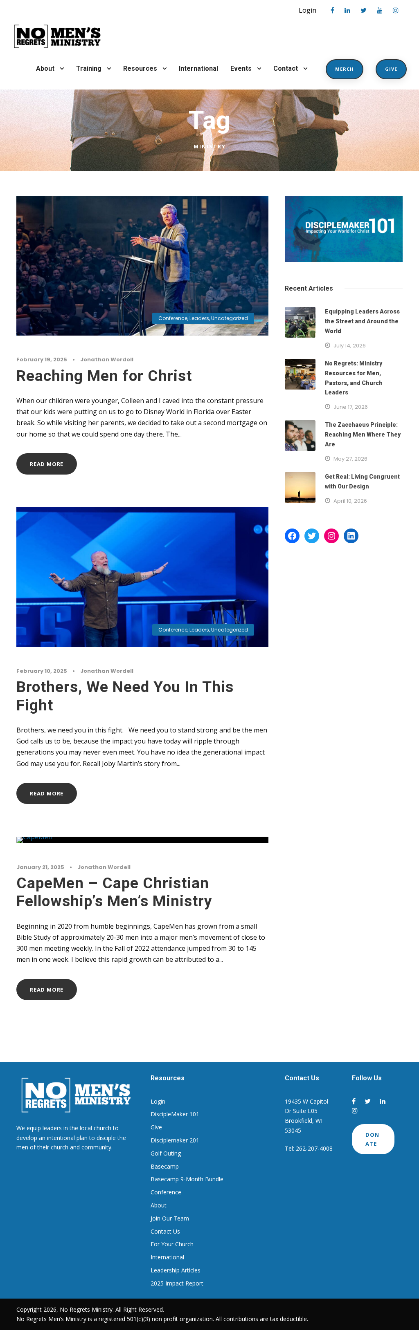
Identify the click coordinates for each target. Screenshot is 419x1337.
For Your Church (172, 1244)
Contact (285, 68)
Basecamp (165, 1166)
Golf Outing (166, 1153)
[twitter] (363, 10)
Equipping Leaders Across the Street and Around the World (362, 321)
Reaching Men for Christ (104, 376)
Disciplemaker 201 (175, 1140)
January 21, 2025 (40, 867)
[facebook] (332, 10)
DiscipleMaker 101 (175, 1114)
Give (391, 69)
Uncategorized (229, 318)
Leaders (199, 318)
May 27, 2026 (350, 459)
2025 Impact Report (177, 1283)
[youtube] (380, 10)
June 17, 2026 (350, 407)
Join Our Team (170, 1218)
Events (241, 68)
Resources (140, 68)
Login (307, 10)
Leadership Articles (175, 1270)
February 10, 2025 (41, 671)
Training (88, 68)
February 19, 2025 (41, 359)
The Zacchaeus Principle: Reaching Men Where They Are (363, 434)
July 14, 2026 (349, 345)
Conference (172, 318)
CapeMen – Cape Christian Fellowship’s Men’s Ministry (114, 892)
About (45, 68)
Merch (344, 69)
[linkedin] (347, 10)
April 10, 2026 (350, 501)
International (198, 68)
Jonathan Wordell (106, 359)
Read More (46, 464)
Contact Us (165, 1231)
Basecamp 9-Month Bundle (187, 1179)
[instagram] (396, 10)
